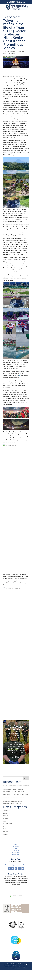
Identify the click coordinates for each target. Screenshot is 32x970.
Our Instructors (7, 823)
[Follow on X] (12, 868)
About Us (16, 848)
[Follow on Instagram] (16, 868)
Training (21, 735)
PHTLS (17, 735)
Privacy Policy (16, 854)
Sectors (5, 829)
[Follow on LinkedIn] (23, 868)
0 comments (11, 53)
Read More (16, 757)
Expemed (5, 818)
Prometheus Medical (10, 51)
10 (22, 760)
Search (26, 778)
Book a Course (16, 852)
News (4, 53)
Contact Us (16, 850)
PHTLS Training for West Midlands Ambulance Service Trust (16, 728)
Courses (12, 735)
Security (5, 831)
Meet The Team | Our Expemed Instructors (15, 794)
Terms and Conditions (20, 968)
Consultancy (6, 813)
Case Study (6, 810)
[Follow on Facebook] (9, 868)
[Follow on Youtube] (19, 868)
